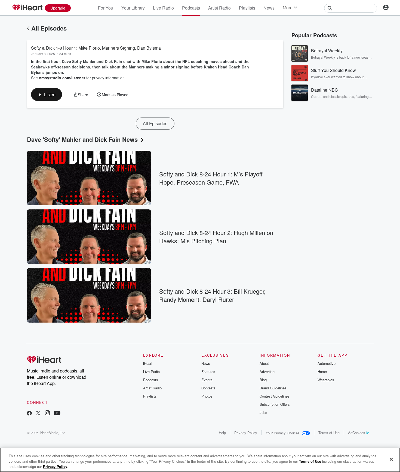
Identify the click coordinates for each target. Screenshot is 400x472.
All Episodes (49, 28)
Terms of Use (329, 432)
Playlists (247, 8)
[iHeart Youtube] (57, 413)
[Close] (391, 459)
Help (222, 432)
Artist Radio (219, 8)
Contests (208, 387)
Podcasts (191, 8)
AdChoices (356, 432)
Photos (207, 396)
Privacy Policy (245, 432)
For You (105, 8)
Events (207, 379)
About (264, 363)
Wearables (326, 379)
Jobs (263, 412)
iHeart (147, 363)
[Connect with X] (38, 413)
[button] (46, 94)
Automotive (327, 363)
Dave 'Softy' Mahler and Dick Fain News (82, 139)
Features (208, 371)
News (269, 8)
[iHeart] (27, 7)
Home (322, 371)
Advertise (267, 371)
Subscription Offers (275, 404)
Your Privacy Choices (283, 432)
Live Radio (163, 8)
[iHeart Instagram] (47, 413)
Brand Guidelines (273, 387)
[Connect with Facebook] (29, 413)
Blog (263, 379)
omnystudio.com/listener (62, 77)
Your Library (133, 8)
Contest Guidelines (275, 396)
